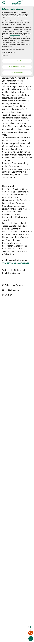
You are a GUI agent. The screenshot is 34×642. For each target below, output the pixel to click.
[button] (30, 3)
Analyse (6, 55)
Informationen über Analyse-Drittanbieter (13, 49)
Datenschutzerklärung (15, 35)
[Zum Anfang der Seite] (30, 627)
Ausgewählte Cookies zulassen (17, 66)
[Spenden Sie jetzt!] (30, 633)
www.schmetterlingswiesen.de (15, 263)
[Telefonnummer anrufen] (30, 638)
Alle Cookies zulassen (17, 72)
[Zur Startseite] (16, 3)
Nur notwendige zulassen (17, 61)
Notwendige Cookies (9, 52)
